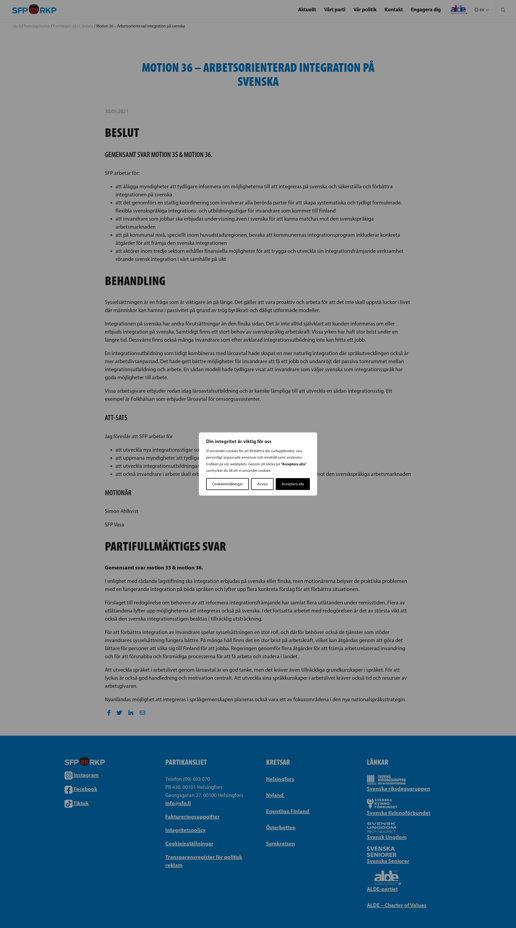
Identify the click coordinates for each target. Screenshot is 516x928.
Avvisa (262, 484)
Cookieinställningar (227, 484)
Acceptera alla (293, 484)
